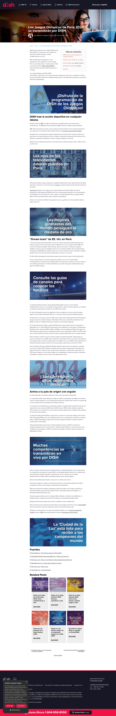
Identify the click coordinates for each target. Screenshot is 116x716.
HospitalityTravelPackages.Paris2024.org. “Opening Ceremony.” (50, 556)
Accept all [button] (10, 706)
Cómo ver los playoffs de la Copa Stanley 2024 (38, 631)
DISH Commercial (73, 5)
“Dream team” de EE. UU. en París (73, 60)
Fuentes (65, 69)
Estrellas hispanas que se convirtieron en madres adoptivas (42, 650)
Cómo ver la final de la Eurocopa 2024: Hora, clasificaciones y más (39, 598)
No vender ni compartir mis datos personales (58, 685)
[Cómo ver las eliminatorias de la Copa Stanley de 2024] (40, 624)
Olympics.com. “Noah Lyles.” (39, 566)
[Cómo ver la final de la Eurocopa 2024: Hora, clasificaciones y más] (40, 590)
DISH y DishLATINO (47, 66)
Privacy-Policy (22, 702)
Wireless (60, 5)
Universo (57, 185)
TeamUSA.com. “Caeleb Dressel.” (41, 570)
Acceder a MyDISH (100, 5)
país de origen (67, 63)
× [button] (26, 681)
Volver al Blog (58, 655)
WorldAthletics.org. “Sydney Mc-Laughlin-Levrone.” (46, 563)
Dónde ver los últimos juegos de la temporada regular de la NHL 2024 (57, 632)
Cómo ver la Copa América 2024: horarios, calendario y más (57, 598)
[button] (16, 710)
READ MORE (36, 607)
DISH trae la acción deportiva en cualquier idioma (72, 56)
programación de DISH (65, 101)
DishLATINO (82, 505)
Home (31, 46)
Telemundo (33, 190)
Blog (36, 46)
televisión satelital (58, 510)
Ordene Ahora (82, 712)
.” (61, 553)
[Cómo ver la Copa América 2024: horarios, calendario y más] (57, 590)
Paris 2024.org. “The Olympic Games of (43, 553)
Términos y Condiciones (36, 685)
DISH (41, 512)
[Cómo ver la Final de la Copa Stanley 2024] (75, 590)
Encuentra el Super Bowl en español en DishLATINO (75, 630)
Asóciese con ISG (97, 681)
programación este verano (69, 512)
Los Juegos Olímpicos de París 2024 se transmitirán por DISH (55, 46)
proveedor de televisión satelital (72, 131)
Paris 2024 (58, 553)
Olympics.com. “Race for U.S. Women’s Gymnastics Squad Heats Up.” (51, 560)
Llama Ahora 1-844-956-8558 (47, 712)
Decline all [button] (21, 706)
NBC (42, 123)
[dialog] (15, 696)
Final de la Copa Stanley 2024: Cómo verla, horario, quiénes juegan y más (74, 598)
